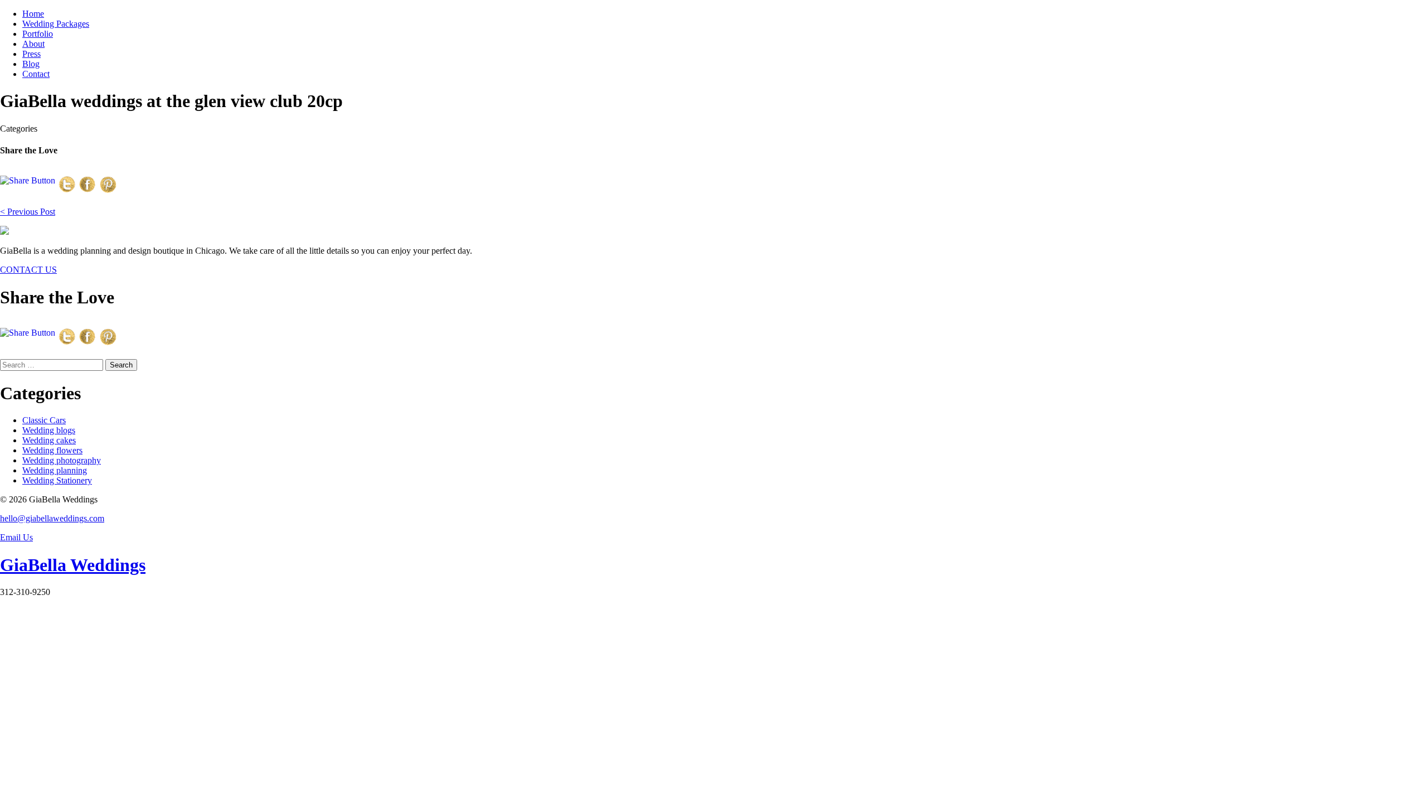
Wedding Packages (55, 23)
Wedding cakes (49, 440)
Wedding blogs (48, 430)
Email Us (16, 537)
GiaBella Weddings (72, 565)
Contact (36, 74)
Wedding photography (61, 460)
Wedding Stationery (57, 480)
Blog (31, 64)
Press (31, 54)
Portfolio (37, 33)
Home (33, 13)
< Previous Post (27, 211)
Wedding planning (54, 470)
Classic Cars (44, 420)
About (33, 44)
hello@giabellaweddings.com (52, 518)
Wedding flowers (52, 450)
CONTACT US (28, 269)
